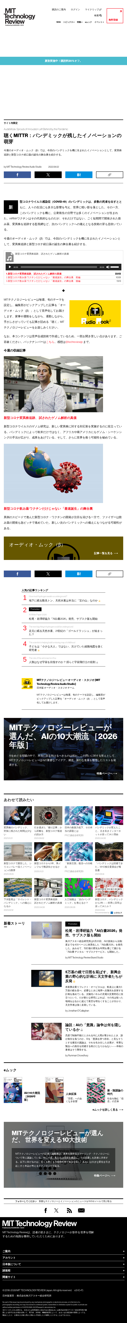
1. (34, 273)
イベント (99, 22)
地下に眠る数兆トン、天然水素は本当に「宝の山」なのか (63, 598)
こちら (50, 342)
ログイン (75, 9)
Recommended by (102, 913)
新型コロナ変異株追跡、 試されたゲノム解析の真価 (40, 418)
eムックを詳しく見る (105, 1109)
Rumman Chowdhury (78, 1055)
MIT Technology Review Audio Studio (24, 166)
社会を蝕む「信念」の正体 (115, 1096)
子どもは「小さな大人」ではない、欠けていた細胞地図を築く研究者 (66, 646)
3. (43, 281)
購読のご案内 (59, 9)
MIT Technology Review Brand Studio (85, 957)
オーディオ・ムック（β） (37, 544)
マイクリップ (92, 9)
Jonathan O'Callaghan (78, 1010)
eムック (88, 22)
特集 (80, 22)
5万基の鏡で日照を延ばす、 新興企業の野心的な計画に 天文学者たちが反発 (93, 976)
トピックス (69, 22)
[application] (63, 267)
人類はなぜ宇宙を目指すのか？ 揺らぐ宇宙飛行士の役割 (62, 660)
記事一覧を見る (103, 553)
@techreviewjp (74, 342)
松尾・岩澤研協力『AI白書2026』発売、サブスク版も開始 (63, 614)
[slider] (115, 267)
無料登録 (113, 19)
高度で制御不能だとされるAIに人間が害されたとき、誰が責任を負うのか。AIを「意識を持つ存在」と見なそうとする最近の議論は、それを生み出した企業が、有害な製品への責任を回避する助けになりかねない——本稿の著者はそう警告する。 (94, 1042)
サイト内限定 (11, 123)
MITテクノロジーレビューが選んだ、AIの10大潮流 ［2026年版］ (63, 736)
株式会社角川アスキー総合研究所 (34, 1295)
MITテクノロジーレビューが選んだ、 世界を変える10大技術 (58, 1136)
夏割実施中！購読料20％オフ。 (63, 60)
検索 (96, 15)
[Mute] (107, 267)
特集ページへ (105, 773)
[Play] (10, 267)
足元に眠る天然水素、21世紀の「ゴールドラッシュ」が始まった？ (66, 630)
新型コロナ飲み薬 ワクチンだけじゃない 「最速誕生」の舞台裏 (48, 508)
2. (43, 277)
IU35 (59, 22)
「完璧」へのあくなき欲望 (74, 1097)
